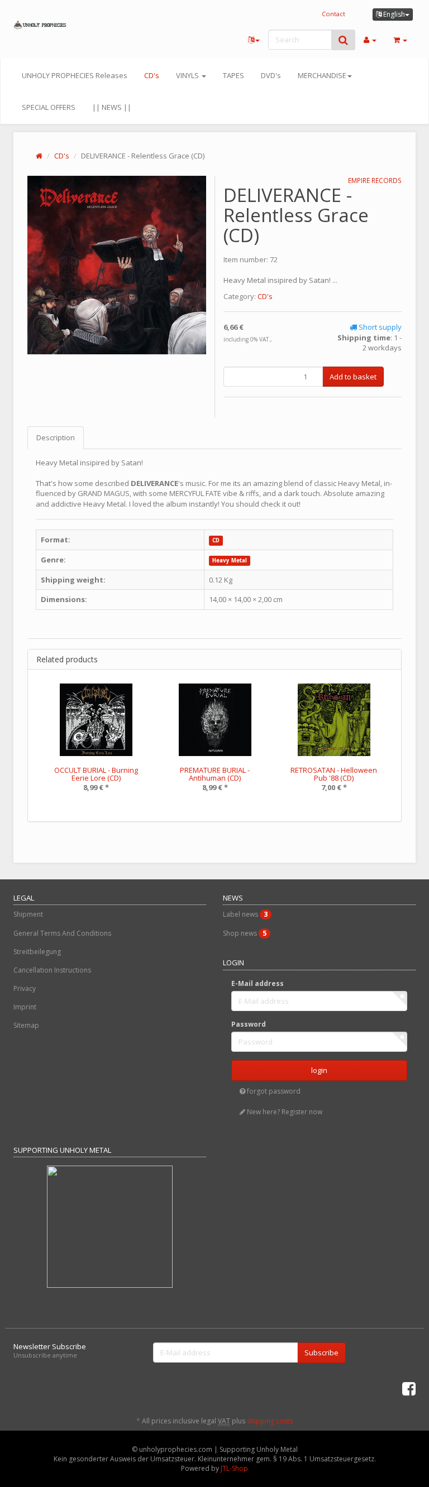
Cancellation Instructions (52, 970)
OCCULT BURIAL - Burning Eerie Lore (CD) (96, 774)
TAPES (233, 75)
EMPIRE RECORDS (375, 180)
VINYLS (188, 75)
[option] (95, 745)
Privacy (24, 988)
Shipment (28, 914)
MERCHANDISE (322, 75)
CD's (151, 75)
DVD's (271, 75)
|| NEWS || (111, 107)
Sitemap (26, 1025)
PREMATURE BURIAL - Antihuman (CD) (215, 774)
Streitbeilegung (37, 951)
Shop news (244, 933)
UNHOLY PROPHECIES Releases (74, 75)
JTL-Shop (234, 1468)
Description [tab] (55, 437)
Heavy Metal (229, 560)
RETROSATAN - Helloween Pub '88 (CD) (333, 774)
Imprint (24, 1007)
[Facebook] (409, 1388)
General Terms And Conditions (62, 933)
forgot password (273, 1091)
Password (248, 1024)
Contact (333, 13)
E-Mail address (257, 983)
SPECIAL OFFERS (48, 107)
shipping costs (270, 1421)
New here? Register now (283, 1112)
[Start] (39, 156)
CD (216, 540)
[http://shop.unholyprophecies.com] (39, 25)
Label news (245, 914)
